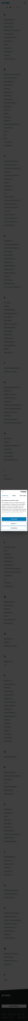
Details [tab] (14, 495)
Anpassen (13, 523)
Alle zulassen (14, 519)
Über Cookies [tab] (23, 495)
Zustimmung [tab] (5, 495)
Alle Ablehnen (14, 528)
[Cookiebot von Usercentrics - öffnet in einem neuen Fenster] (20, 492)
